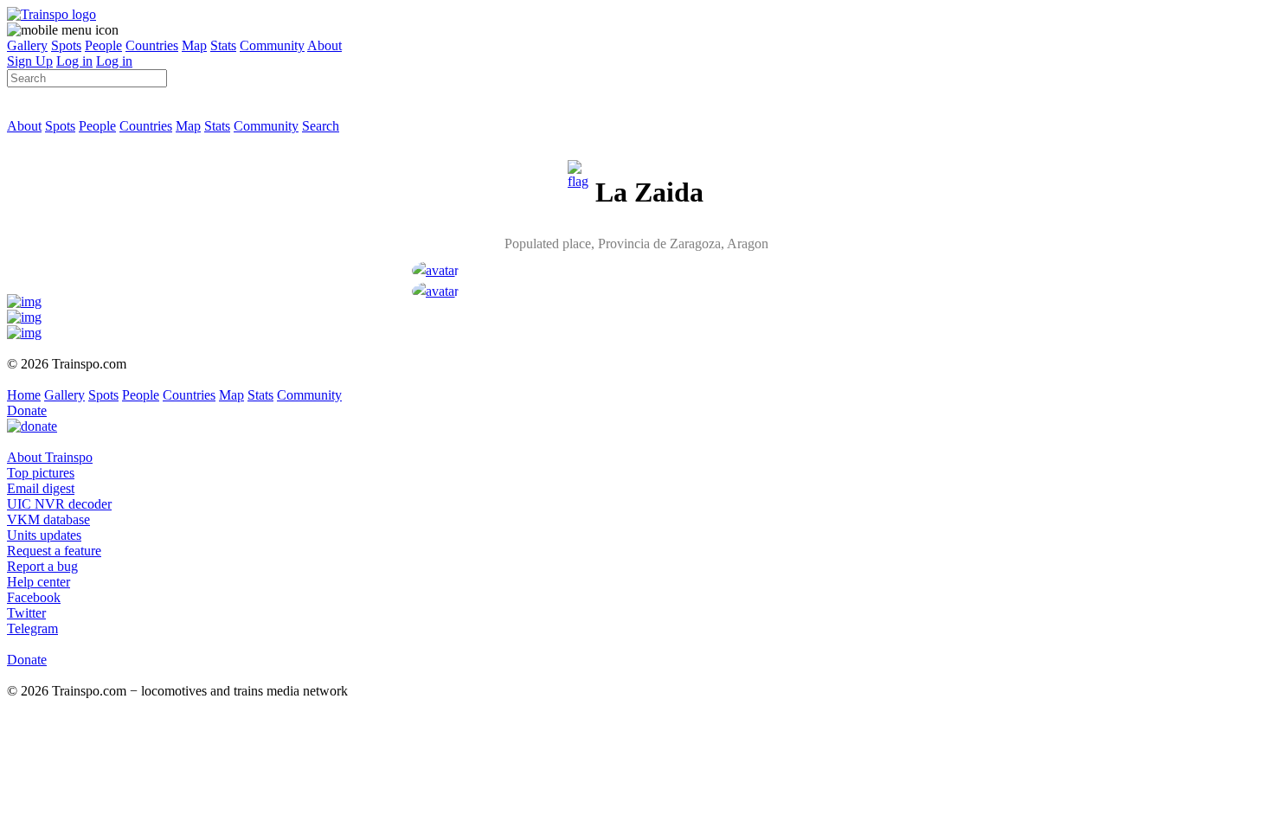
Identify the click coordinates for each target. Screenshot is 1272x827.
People (103, 45)
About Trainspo (50, 457)
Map (194, 45)
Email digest (40, 488)
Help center (38, 581)
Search (320, 126)
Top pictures (40, 472)
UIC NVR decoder (59, 504)
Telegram (32, 628)
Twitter (26, 613)
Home (24, 395)
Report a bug (42, 566)
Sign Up (30, 61)
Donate (27, 410)
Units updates (44, 535)
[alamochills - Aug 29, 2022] (435, 291)
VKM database (48, 519)
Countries (151, 45)
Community (272, 45)
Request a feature (54, 550)
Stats (223, 45)
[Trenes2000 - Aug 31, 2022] (435, 270)
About (324, 45)
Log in (74, 61)
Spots (66, 45)
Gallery (27, 45)
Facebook (34, 597)
